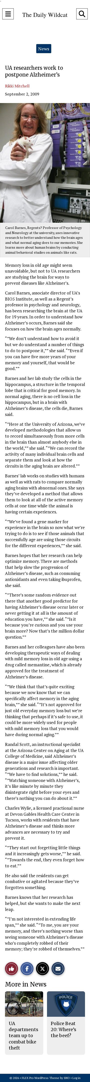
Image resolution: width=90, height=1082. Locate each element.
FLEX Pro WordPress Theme (40, 1078)
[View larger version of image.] (45, 163)
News (43, 49)
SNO (67, 1078)
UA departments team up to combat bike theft (23, 1036)
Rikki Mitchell (17, 86)
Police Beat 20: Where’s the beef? (63, 1030)
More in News (25, 984)
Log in (76, 1078)
